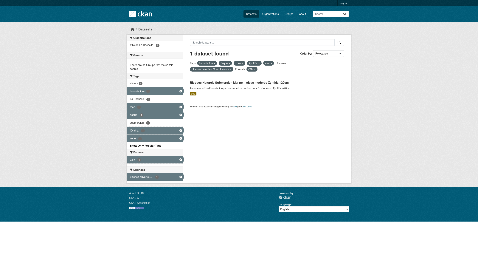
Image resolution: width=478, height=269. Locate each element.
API (235, 106)
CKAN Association (139, 203)
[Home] (132, 29)
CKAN (285, 197)
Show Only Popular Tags (145, 145)
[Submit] (344, 14)
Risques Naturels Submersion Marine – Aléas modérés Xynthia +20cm (239, 82)
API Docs (247, 106)
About (302, 14)
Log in (343, 3)
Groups (289, 14)
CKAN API (135, 198)
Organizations (270, 14)
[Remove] (214, 63)
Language (285, 204)
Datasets (251, 14)
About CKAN (136, 193)
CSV (193, 93)
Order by (305, 53)
